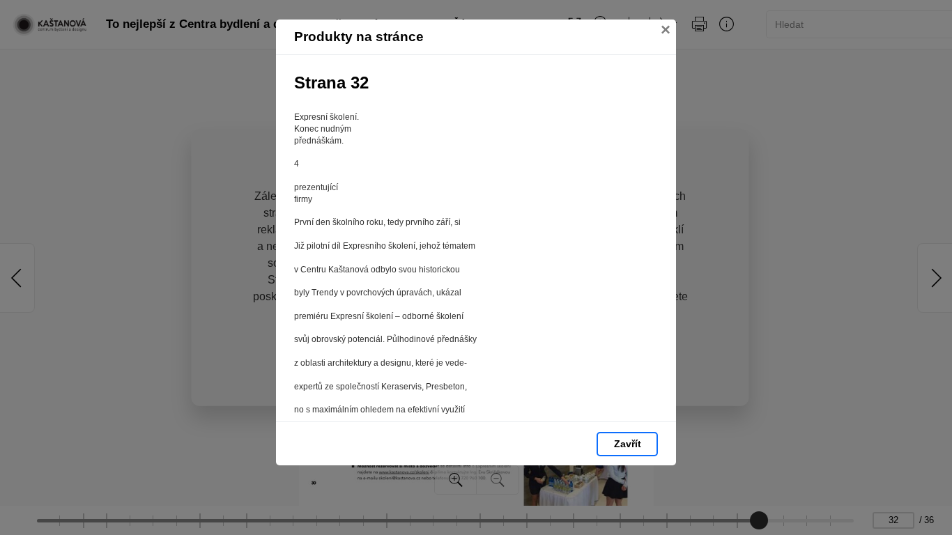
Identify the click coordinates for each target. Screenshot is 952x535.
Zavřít (627, 443)
